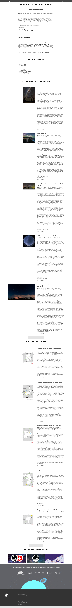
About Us (63, 594)
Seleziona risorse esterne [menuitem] (21, 604)
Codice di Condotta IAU (37, 601)
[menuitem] (34, 1)
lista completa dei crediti (49, 47)
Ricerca (41, 1)
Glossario (19, 600)
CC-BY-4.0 (41, 129)
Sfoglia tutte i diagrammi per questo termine (36, 545)
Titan (22, 606)
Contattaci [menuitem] (50, 1)
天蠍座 (28, 73)
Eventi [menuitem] (38, 1)
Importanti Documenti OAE (65, 599)
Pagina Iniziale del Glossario (36, 9)
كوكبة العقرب (24, 64)
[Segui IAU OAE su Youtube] (64, 1)
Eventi (34, 594)
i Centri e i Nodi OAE (44, 46)
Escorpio (25, 67)
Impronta (62, 606)
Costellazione (22, 29)
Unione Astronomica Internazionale (26, 31)
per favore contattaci (45, 52)
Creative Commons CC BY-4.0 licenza (44, 48)
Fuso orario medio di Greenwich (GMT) (26, 30)
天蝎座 (28, 72)
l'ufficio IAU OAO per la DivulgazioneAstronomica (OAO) (33, 45)
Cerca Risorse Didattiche (21, 594)
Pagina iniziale (28, 1)
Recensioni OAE (20, 601)
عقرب (24, 69)
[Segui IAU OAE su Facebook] (61, 1)
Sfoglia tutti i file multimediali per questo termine (36, 337)
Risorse (33, 1)
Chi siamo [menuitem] (55, 1)
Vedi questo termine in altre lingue (24, 37)
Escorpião (29, 71)
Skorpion (24, 65)
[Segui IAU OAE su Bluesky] (62, 1)
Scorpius (24, 66)
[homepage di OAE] (9, 1)
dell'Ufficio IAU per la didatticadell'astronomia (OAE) (40, 44)
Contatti (48, 599)
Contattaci (49, 594)
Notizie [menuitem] (45, 1)
